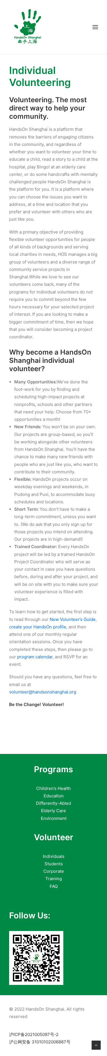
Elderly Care (53, 810)
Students (54, 863)
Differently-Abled (53, 803)
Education (54, 795)
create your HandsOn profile (37, 626)
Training (53, 878)
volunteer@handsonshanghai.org (42, 692)
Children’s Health (53, 788)
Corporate (53, 871)
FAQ (54, 886)
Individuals (53, 856)
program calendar (35, 656)
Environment (53, 818)
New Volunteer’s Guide (73, 619)
